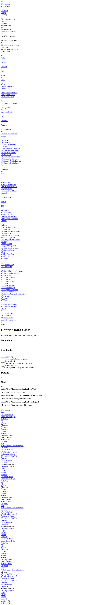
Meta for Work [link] (6, 439)
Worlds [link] (3, 423)
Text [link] (6, 357)
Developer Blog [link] (6, 435)
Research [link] (4, 429)
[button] (47, 2)
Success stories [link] (6, 460)
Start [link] (2, 444)
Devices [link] (4, 458)
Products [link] (4, 431)
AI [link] (2, 421)
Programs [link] (4, 442)
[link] (5, 4)
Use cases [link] (4, 462)
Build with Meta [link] (7, 415)
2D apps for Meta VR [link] (9, 456)
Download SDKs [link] (7, 437)
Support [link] (4, 475)
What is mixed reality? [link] (9, 452)
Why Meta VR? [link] (6, 450)
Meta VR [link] (4, 419)
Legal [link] (3, 468)
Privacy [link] (3, 470)
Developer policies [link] (7, 466)
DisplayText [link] (9, 361)
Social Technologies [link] (8, 417)
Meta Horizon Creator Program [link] (12, 446)
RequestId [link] (9, 365)
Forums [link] (3, 473)
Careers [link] (3, 427)
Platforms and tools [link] (8, 454)
